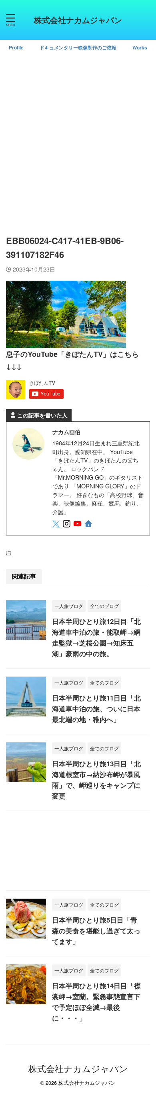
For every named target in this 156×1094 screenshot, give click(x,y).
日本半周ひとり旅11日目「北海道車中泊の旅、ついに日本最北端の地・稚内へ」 (96, 708)
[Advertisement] (78, 140)
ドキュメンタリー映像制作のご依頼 (78, 47)
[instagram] (67, 524)
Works (139, 47)
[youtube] (78, 524)
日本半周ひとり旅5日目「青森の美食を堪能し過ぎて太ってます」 (96, 930)
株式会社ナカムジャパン (78, 20)
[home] (89, 525)
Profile (16, 47)
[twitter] (56, 524)
